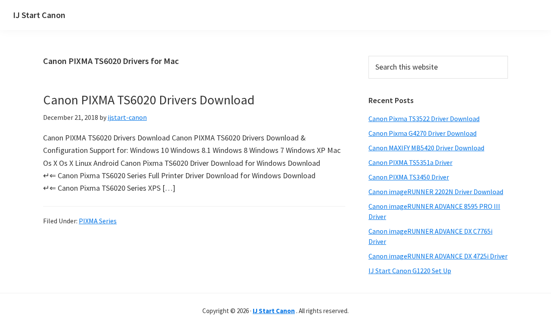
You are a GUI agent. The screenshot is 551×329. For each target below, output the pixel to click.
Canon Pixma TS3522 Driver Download (424, 118)
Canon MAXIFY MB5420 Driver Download (426, 147)
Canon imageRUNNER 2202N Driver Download (435, 191)
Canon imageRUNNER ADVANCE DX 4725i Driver (438, 256)
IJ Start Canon (39, 14)
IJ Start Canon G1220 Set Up (409, 270)
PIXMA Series (98, 220)
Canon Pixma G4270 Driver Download (422, 133)
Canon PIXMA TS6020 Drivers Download (148, 99)
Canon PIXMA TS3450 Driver (408, 177)
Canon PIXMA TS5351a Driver (410, 162)
